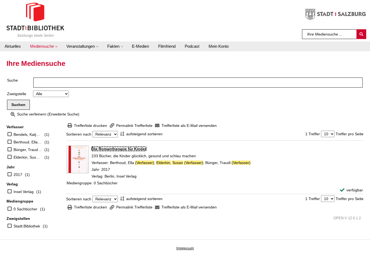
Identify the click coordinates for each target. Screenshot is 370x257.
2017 (18, 174)
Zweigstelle (16, 94)
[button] (43, 46)
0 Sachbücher (25, 209)
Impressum (185, 248)
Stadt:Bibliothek (27, 226)
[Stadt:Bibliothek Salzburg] (35, 20)
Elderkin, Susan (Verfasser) (28, 157)
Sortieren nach (78, 134)
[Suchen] (361, 34)
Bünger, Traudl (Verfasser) (28, 149)
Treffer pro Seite (349, 134)
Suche (12, 80)
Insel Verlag (24, 191)
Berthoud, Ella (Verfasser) (28, 142)
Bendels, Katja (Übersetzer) (28, 134)
